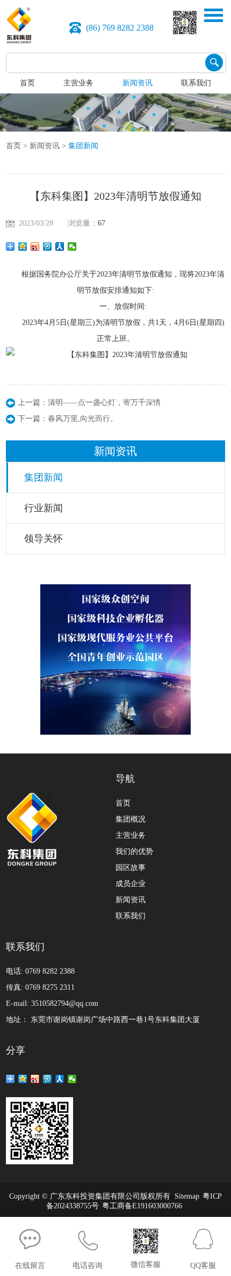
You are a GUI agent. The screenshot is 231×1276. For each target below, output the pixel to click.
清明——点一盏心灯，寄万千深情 (104, 402)
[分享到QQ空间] (22, 246)
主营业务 (78, 83)
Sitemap (187, 1196)
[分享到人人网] (59, 246)
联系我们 (196, 83)
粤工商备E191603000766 (142, 1206)
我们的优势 (134, 851)
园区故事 (131, 868)
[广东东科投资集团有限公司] (19, 25)
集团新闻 (83, 146)
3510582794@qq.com (64, 1003)
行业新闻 (43, 508)
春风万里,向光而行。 (83, 419)
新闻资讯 (137, 83)
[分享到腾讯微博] (47, 246)
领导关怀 (43, 538)
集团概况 (131, 819)
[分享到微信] (72, 246)
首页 (27, 83)
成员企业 (131, 884)
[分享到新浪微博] (35, 246)
